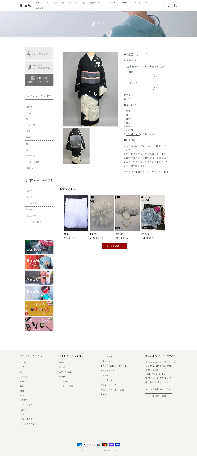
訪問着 (29, 106)
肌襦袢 (67, 234)
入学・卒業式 (32, 203)
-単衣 (28, 112)
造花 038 (119, 234)
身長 (131, 71)
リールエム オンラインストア (94, 450)
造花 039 (94, 234)
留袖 (28, 137)
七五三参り (31, 215)
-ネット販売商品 (27, 423)
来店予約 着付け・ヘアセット (114, 366)
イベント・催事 (33, 221)
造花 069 (145, 234)
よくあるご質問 (107, 370)
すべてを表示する (114, 246)
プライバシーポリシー (110, 385)
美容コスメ (25, 414)
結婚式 (29, 191)
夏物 (28, 143)
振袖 (28, 131)
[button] (40, 3)
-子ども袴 (31, 125)
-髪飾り (29, 168)
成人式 (29, 197)
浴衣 (28, 149)
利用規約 (104, 394)
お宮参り (30, 209)
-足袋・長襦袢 (33, 162)
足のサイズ (134, 82)
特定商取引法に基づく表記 (112, 389)
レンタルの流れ (107, 356)
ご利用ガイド (133, 134)
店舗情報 (104, 375)
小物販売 (30, 155)
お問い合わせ (106, 380)
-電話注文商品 (26, 419)
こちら (167, 389)
